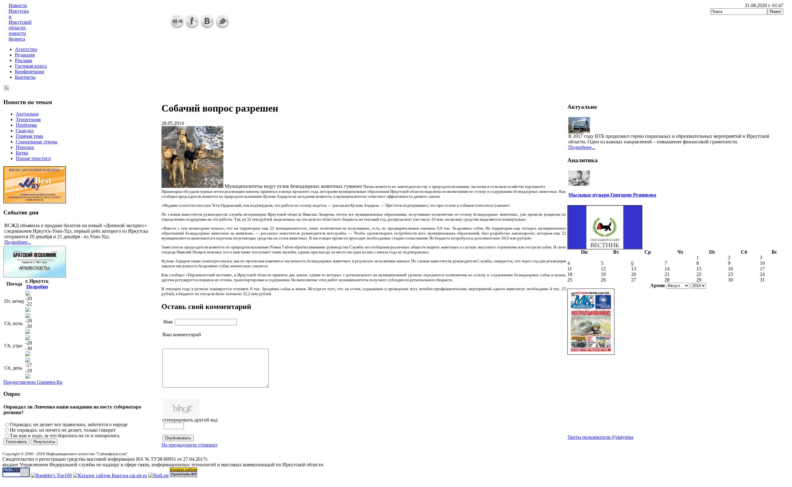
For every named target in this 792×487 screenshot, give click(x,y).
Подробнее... (17, 242)
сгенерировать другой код (189, 419)
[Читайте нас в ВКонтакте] (207, 27)
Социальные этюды (36, 141)
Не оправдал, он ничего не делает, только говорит (63, 430)
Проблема (26, 125)
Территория (28, 119)
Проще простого (33, 158)
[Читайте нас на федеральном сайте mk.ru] (177, 27)
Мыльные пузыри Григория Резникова (612, 194)
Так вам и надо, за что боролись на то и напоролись (64, 435)
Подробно (37, 286)
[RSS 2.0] (6, 87)
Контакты (25, 77)
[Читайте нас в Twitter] (223, 27)
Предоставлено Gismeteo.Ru (32, 382)
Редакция (25, 54)
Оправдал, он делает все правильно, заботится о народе (68, 424)
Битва (22, 152)
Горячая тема (29, 136)
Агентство (26, 49)
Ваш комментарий (181, 334)
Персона (25, 147)
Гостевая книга (31, 66)
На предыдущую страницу (189, 444)
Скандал (25, 130)
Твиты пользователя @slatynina (600, 437)
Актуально (27, 113)
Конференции (29, 71)
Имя (167, 321)
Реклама (23, 60)
